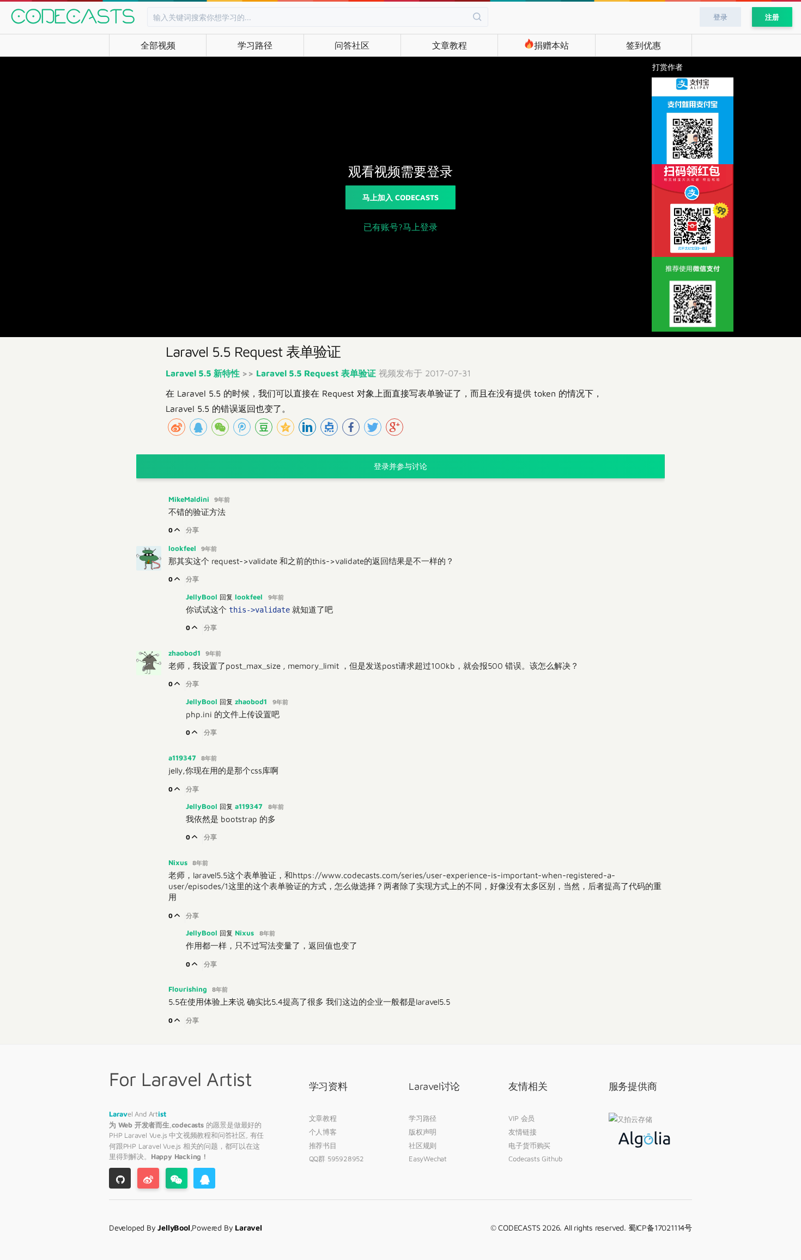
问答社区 (352, 45)
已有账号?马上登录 (400, 227)
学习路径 (255, 45)
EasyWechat (428, 1158)
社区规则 (422, 1145)
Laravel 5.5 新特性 (204, 373)
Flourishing (188, 989)
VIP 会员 (521, 1118)
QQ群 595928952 (336, 1158)
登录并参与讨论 (401, 466)
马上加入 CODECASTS (400, 197)
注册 (772, 17)
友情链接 (522, 1131)
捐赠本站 (551, 45)
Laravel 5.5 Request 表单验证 (316, 373)
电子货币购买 (529, 1145)
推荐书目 (323, 1145)
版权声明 (422, 1131)
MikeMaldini (189, 499)
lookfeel (183, 548)
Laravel (136, 1135)
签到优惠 (643, 45)
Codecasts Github (535, 1158)
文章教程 (449, 45)
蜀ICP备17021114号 (660, 1227)
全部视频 (158, 45)
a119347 (183, 757)
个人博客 (323, 1131)
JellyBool (203, 596)
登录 (720, 17)
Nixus (179, 862)
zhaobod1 (185, 653)
